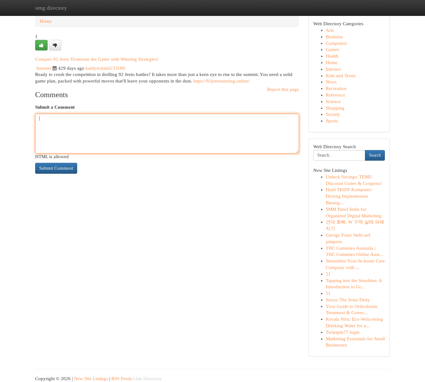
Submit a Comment (55, 107)
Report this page (283, 89)
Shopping (335, 108)
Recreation (336, 88)
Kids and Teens (341, 75)
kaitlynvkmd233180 (105, 68)
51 (328, 273)
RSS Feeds (121, 378)
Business (334, 36)
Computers (336, 43)
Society (333, 114)
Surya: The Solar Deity (348, 299)
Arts (330, 30)
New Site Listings (91, 378)
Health (332, 56)
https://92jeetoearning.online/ (221, 80)
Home (46, 21)
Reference (335, 94)
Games (332, 49)
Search (375, 155)
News (331, 81)
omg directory (51, 8)
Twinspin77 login (343, 332)
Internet (43, 68)
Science (333, 101)
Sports (332, 120)
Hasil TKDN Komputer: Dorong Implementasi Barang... (349, 196)
